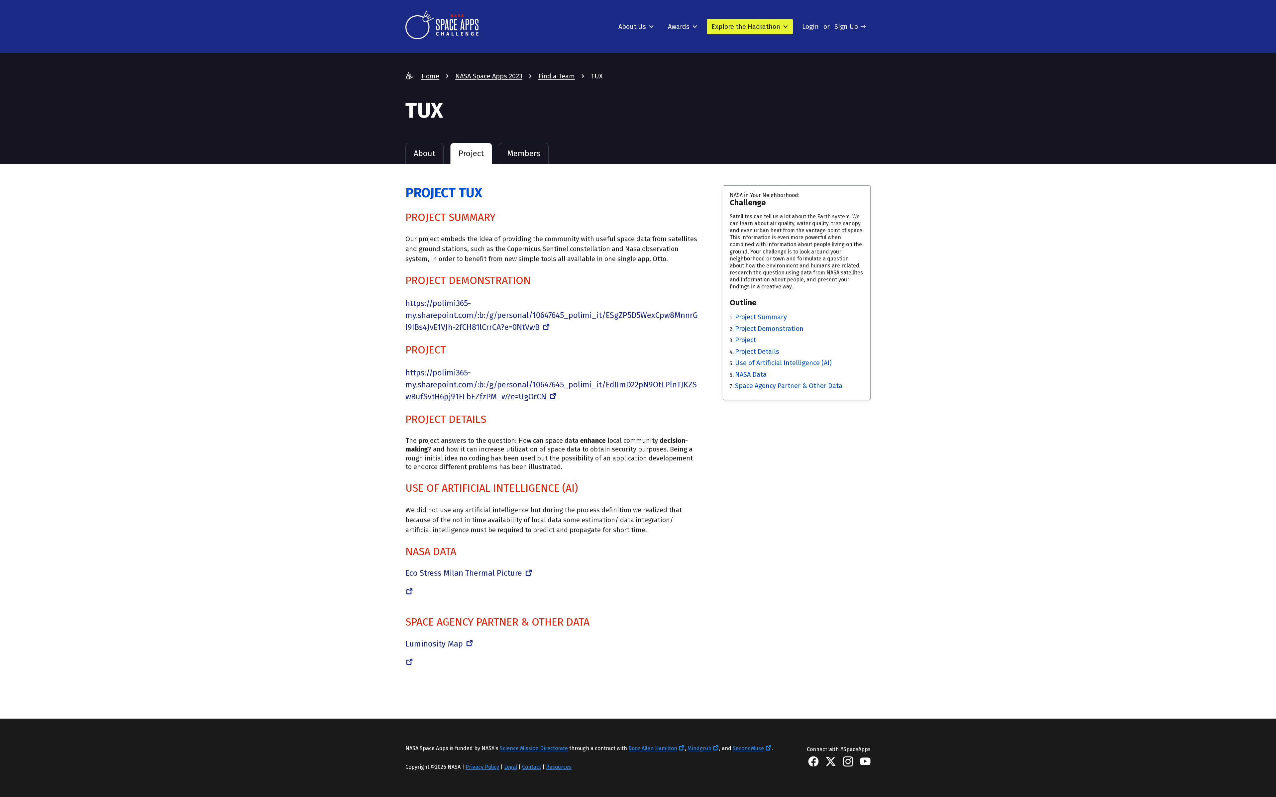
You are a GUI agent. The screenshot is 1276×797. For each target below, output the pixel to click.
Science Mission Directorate (534, 748)
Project (745, 340)
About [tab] (424, 153)
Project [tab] (471, 153)
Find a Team (556, 76)
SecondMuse (748, 748)
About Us (632, 27)
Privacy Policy (482, 767)
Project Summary (761, 317)
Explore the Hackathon (745, 27)
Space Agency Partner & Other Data (788, 386)
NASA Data (751, 374)
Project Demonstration (769, 329)
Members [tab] (523, 153)
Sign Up (846, 27)
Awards (679, 27)
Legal (510, 767)
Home (430, 76)
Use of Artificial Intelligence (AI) (783, 363)
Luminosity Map (434, 643)
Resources (559, 767)
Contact (531, 767)
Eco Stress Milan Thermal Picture (463, 573)
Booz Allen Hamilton (652, 748)
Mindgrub (699, 748)
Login (810, 27)
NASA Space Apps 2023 (488, 76)
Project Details (757, 351)
